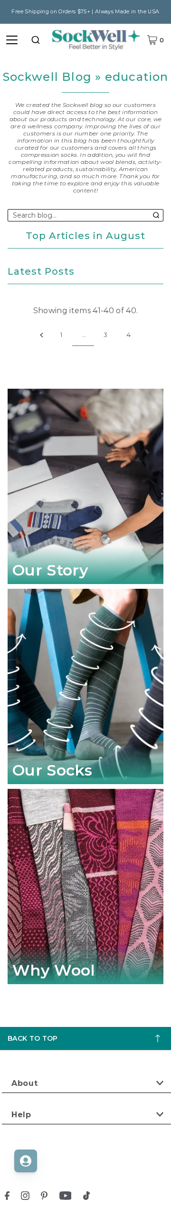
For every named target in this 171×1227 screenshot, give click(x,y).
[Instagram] (25, 1197)
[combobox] (36, 39)
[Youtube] (65, 1197)
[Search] (36, 39)
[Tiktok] (86, 1197)
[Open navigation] (12, 40)
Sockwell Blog (47, 77)
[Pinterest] (44, 1197)
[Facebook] (7, 1197)
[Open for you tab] (25, 1161)
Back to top (33, 1038)
